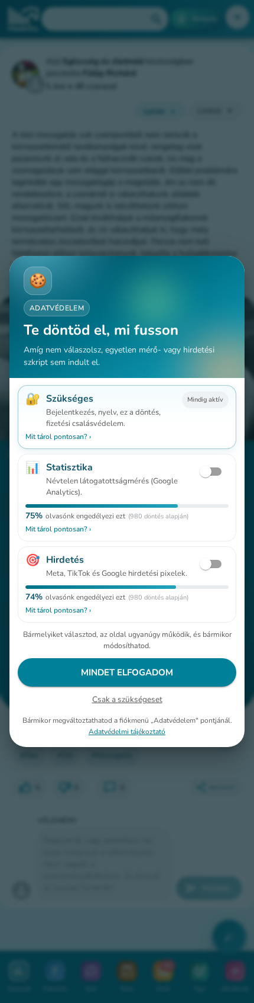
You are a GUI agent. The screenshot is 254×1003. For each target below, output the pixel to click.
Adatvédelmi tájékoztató (127, 731)
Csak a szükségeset (127, 699)
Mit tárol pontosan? (58, 436)
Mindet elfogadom (127, 672)
